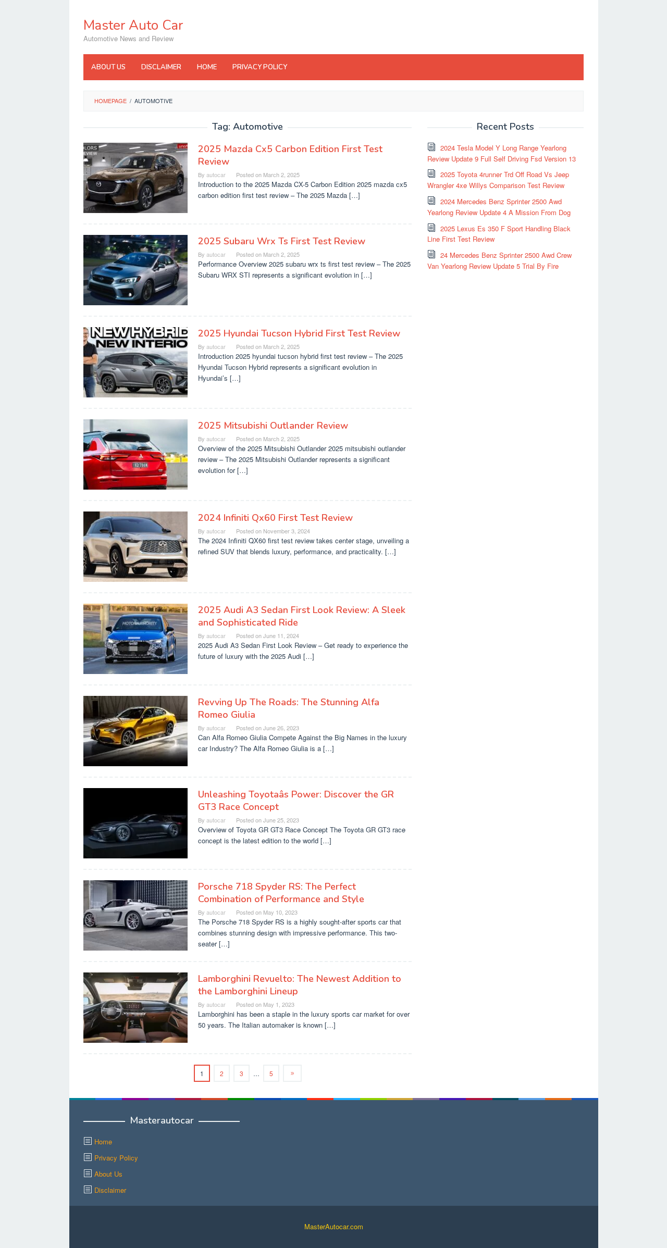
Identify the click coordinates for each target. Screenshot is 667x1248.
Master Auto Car (133, 25)
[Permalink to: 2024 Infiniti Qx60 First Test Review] (135, 546)
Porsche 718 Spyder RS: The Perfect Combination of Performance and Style (281, 892)
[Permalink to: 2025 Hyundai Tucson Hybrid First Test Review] (135, 361)
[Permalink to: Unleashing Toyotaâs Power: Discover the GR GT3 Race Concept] (135, 822)
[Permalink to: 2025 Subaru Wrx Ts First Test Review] (135, 269)
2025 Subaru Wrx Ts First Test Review (281, 241)
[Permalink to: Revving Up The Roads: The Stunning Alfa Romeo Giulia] (135, 730)
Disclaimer (110, 1190)
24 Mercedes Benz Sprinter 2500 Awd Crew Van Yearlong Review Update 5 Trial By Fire (499, 260)
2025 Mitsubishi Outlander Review (273, 425)
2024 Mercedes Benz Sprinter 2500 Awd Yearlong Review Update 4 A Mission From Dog (499, 206)
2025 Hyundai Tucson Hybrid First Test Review (299, 333)
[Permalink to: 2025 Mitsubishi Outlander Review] (135, 453)
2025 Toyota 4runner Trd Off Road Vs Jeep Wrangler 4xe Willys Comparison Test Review (498, 179)
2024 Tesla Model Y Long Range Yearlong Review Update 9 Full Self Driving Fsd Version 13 (501, 153)
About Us (108, 1174)
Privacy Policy (116, 1158)
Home (103, 1141)
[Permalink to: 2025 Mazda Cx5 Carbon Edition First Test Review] (135, 177)
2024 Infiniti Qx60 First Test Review (275, 517)
